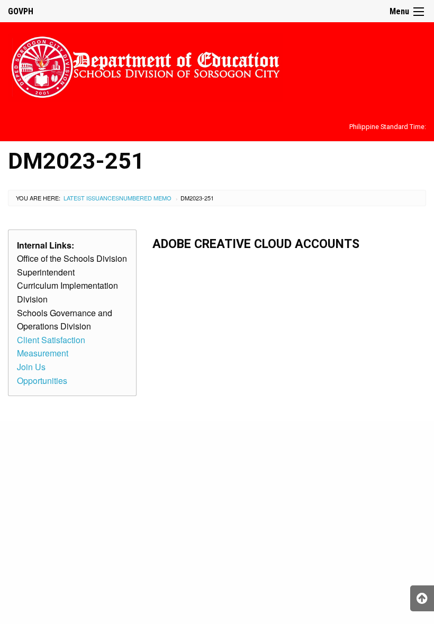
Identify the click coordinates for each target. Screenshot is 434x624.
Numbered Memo (145, 198)
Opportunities (42, 380)
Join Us (31, 367)
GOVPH (20, 11)
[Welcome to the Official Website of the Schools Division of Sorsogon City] (145, 65)
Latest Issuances (91, 198)
